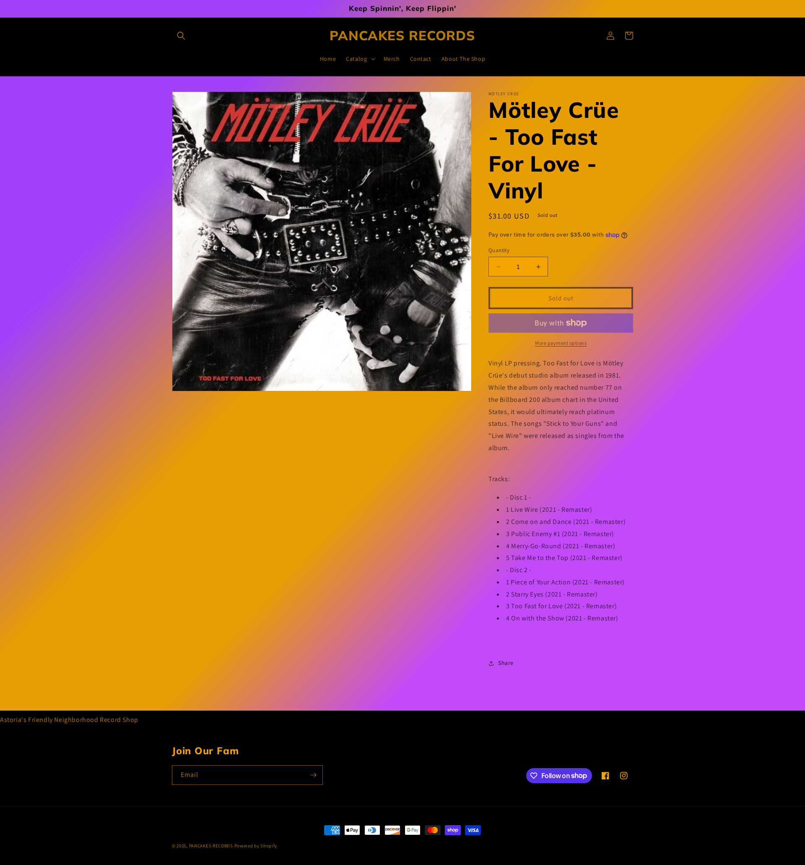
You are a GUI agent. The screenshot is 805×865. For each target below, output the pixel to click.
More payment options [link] (561, 343)
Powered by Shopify (256, 846)
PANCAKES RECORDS (211, 846)
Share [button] (506, 663)
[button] (181, 35)
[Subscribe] (313, 775)
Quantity (498, 250)
